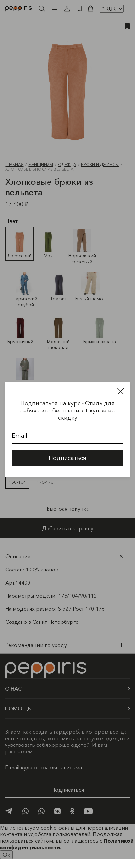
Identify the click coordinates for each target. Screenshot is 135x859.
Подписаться (67, 458)
